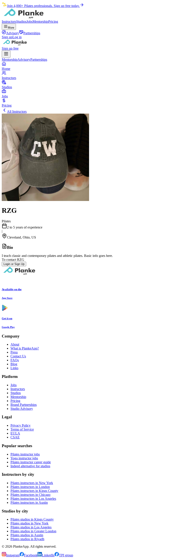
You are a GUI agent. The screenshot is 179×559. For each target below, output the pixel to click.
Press (14, 352)
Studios (21, 21)
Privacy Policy (20, 425)
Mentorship (40, 21)
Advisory (23, 59)
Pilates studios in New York (29, 523)
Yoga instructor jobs (24, 458)
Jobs (29, 21)
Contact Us (18, 356)
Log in (17, 37)
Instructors (9, 21)
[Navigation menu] (6, 54)
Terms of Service (22, 429)
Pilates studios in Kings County (32, 519)
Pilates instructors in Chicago (30, 495)
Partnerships (38, 59)
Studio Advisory (21, 408)
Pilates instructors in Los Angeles (33, 498)
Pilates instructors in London (30, 487)
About (14, 344)
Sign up (7, 37)
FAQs (14, 360)
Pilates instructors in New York (31, 483)
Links (14, 368)
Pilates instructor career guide (30, 462)
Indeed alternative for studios (30, 466)
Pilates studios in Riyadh (27, 539)
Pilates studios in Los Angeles (31, 527)
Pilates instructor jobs (25, 454)
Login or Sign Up (13, 264)
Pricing (53, 21)
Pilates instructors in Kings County (34, 491)
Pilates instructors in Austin (29, 502)
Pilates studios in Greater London (33, 531)
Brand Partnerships (23, 405)
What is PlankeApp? (24, 348)
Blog (13, 364)
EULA (15, 433)
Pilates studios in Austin (26, 535)
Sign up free (10, 48)
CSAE (15, 437)
